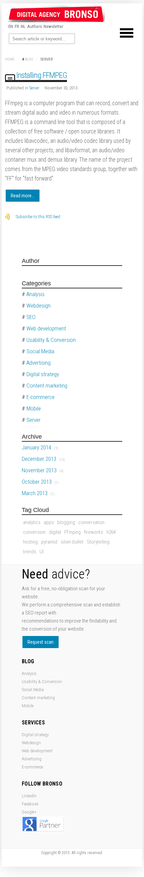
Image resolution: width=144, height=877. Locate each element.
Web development (37, 750)
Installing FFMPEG (41, 75)
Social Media (33, 689)
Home (10, 59)
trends (29, 552)
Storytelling (98, 542)
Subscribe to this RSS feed (38, 216)
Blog (29, 59)
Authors (34, 26)
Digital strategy (35, 734)
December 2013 (43, 458)
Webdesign (31, 742)
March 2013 (38, 493)
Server (34, 87)
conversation (91, 522)
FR (17, 26)
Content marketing (38, 697)
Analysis (29, 673)
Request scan (40, 642)
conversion (34, 532)
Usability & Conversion (42, 681)
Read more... (22, 195)
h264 (111, 532)
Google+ (29, 811)
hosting (30, 542)
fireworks (93, 532)
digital (55, 532)
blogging (66, 522)
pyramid (49, 542)
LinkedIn (29, 795)
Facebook (30, 803)
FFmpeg (72, 532)
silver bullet (72, 542)
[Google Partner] (43, 830)
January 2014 (40, 447)
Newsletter (53, 26)
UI (42, 552)
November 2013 (43, 470)
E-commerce (32, 766)
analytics (32, 522)
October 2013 (40, 481)
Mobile (27, 705)
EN (10, 26)
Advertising (32, 758)
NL (23, 26)
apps (49, 522)
